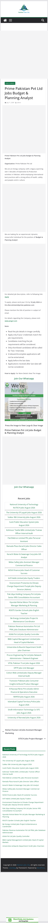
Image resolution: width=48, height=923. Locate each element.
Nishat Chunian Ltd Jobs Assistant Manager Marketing (23, 731)
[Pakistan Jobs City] (5, 20)
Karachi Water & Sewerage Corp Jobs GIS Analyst (20, 785)
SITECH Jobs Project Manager (30, 738)
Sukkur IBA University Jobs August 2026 (24, 517)
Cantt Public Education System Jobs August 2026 (20, 768)
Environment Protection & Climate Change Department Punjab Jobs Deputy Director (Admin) (24, 586)
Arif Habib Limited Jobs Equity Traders (24, 578)
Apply (7, 297)
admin (19, 102)
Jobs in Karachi (10, 83)
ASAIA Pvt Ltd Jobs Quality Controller (24, 634)
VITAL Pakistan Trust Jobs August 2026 (24, 663)
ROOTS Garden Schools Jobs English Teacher (19, 820)
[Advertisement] (24, 55)
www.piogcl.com (11, 321)
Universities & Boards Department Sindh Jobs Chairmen (23, 846)
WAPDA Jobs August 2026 (24, 697)
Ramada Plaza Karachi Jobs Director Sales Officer (20, 781)
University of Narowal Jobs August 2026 (24, 717)
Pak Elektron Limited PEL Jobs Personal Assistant (20, 778)
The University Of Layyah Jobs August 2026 (24, 512)
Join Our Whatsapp (24, 378)
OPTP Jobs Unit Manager (24, 668)
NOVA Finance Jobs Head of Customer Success (19, 795)
